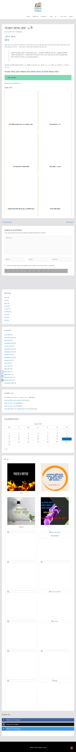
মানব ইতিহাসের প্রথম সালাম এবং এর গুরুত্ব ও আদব (16, 397)
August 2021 (8, 360)
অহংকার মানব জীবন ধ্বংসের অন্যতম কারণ (13, 400)
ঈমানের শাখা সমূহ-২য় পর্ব (9, 403)
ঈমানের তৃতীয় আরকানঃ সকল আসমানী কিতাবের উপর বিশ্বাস (17, 409)
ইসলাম (5, 297)
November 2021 (9, 352)
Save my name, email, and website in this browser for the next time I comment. (30, 265)
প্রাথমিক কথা (35, 16)
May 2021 (7, 369)
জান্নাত (6, 306)
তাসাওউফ (6, 309)
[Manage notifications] (71, 747)
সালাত (5, 314)
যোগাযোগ (71, 16)
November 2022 (9, 343)
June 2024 (7, 335)
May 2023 (7, 340)
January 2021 (8, 380)
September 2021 (9, 357)
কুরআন (5, 303)
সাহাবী (5, 317)
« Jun (6, 449)
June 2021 (7, 366)
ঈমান (5, 300)
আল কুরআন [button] (43, 16)
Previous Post (7, 222)
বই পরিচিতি (6, 311)
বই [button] (55, 16)
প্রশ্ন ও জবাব (63, 16)
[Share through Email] (2, 380)
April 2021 (7, 371)
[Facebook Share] (2, 372)
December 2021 (9, 349)
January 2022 (8, 346)
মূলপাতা (28, 16)
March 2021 (7, 374)
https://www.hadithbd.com (12, 83)
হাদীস (51, 16)
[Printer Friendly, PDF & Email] (10, 36)
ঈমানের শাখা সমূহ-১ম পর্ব (9, 406)
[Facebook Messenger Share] (2, 376)
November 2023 (9, 337)
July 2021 (7, 363)
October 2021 (8, 354)
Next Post (70, 222)
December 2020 (9, 383)
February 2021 (8, 377)
